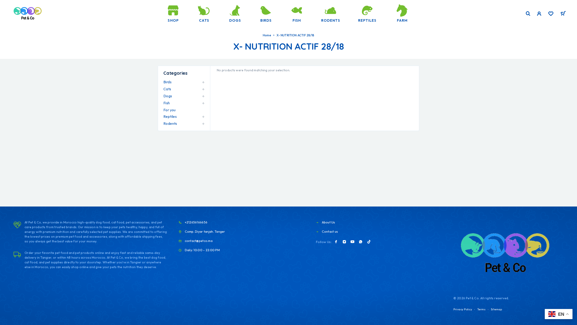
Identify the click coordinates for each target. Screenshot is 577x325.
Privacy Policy (462, 309)
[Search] (528, 13)
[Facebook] (336, 242)
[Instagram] (344, 242)
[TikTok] (369, 242)
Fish (297, 20)
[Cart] (563, 14)
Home (267, 35)
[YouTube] (352, 242)
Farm (402, 20)
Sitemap (496, 309)
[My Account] (539, 13)
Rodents (330, 20)
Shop (173, 20)
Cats (204, 20)
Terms (481, 309)
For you (169, 110)
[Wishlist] (551, 14)
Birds (266, 20)
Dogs (235, 20)
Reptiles (367, 20)
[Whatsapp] (361, 242)
